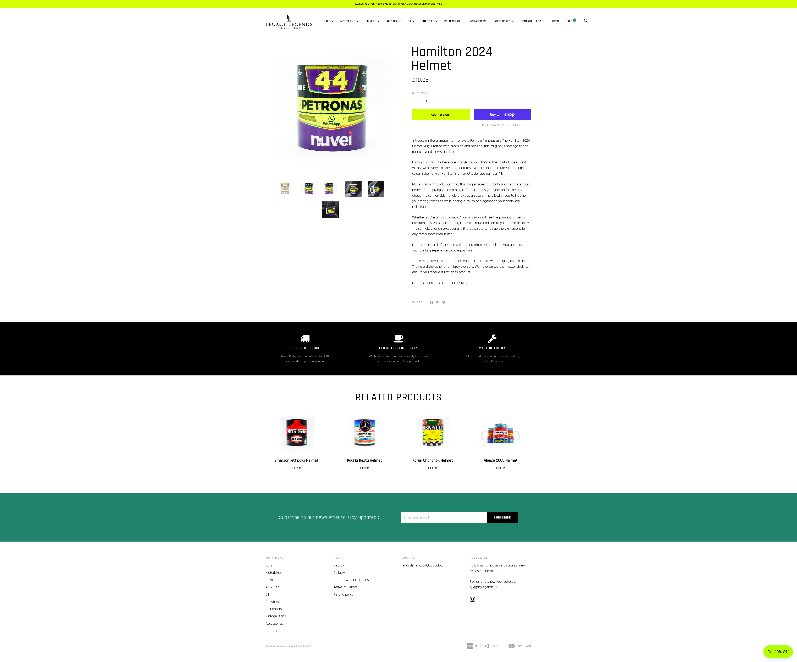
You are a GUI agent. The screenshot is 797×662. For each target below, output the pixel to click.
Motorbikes (347, 21)
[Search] (586, 21)
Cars (327, 21)
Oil (409, 21)
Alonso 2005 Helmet (501, 460)
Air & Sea (392, 21)
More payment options (502, 125)
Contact (526, 21)
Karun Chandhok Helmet (432, 460)
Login (555, 21)
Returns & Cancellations (351, 579)
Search (339, 565)
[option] (330, 110)
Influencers (452, 21)
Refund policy (343, 594)
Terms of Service (346, 587)
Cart (570, 21)
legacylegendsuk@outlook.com (424, 565)
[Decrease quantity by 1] (415, 101)
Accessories (502, 21)
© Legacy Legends (276, 645)
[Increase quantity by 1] (437, 101)
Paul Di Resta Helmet (364, 460)
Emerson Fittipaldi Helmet (296, 460)
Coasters (428, 21)
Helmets (370, 21)
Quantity (420, 93)
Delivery (339, 572)
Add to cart (441, 115)
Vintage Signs (478, 21)
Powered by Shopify (300, 645)
